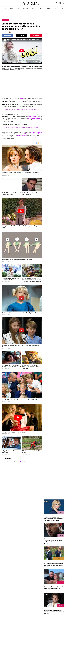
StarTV (48, 8)
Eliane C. (13, 31)
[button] (53, 4)
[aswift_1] (33, 14)
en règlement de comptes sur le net (31, 133)
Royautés (33, 8)
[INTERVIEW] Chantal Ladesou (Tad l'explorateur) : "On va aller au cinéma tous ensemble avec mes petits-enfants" (53, 518)
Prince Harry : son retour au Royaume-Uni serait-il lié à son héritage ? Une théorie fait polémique (53, 565)
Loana (21, 98)
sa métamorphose (32, 116)
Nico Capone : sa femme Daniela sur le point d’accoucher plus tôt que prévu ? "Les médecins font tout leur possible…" (54, 588)
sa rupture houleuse (36, 132)
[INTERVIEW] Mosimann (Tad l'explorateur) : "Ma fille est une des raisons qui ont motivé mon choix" (53, 542)
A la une (11, 8)
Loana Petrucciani (22, 462)
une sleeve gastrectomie (34, 118)
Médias (41, 8)
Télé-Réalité (26, 8)
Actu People (60, 582)
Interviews (61, 512)
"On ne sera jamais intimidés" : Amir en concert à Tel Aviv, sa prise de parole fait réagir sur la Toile (54, 611)
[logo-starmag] (31, 3)
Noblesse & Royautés (58, 558)
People (17, 8)
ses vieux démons (22, 135)
